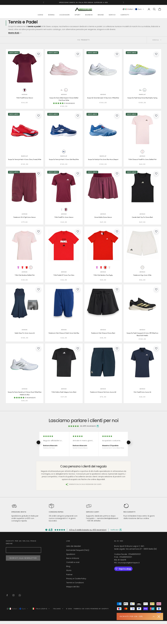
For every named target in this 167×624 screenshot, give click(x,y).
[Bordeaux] (24, 90)
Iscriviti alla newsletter (23, 558)
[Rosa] (66, 90)
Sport (77, 15)
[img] (73, 426)
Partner (69, 574)
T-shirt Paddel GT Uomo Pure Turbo (63, 275)
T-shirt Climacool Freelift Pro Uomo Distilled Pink (142, 159)
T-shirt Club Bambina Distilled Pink (24, 275)
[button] (133, 9)
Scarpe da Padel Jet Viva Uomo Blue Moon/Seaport (103, 159)
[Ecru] (144, 90)
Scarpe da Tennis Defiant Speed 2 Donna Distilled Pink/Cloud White (64, 99)
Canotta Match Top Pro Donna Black (142, 217)
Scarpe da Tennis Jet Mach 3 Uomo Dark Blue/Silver (64, 159)
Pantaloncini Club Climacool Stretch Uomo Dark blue (64, 333)
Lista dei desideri (73, 546)
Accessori (65, 15)
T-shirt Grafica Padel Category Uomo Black (63, 392)
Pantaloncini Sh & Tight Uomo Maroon (24, 217)
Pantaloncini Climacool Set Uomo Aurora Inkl (103, 392)
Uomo (40, 15)
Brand (101, 15)
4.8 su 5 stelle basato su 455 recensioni (87, 529)
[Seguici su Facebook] (7, 595)
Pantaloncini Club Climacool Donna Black (103, 333)
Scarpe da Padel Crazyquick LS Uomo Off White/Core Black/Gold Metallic (142, 334)
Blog (68, 566)
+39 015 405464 (93, 521)
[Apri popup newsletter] (154, 616)
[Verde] (140, 90)
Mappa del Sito (72, 586)
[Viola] (18, 267)
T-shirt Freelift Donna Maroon (24, 98)
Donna (51, 15)
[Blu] (64, 151)
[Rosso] (22, 267)
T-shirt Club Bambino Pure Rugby (103, 275)
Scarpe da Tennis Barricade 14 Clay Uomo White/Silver (103, 98)
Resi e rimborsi (72, 558)
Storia (68, 570)
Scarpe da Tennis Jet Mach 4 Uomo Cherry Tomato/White (24, 159)
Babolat (142, 94)
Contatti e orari (72, 562)
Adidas (24, 94)
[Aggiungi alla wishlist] (38, 54)
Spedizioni (70, 554)
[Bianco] (61, 209)
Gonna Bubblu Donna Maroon (103, 217)
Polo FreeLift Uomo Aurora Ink (142, 392)
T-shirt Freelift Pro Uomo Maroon (63, 217)
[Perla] (61, 90)
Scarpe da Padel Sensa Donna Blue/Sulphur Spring (142, 98)
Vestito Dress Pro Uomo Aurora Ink (25, 333)
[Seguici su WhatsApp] (20, 595)
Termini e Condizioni (75, 582)
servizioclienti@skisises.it (107, 518)
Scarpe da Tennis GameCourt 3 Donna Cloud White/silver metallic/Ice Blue (25, 393)
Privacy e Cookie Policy (76, 578)
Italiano (57, 609)
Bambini (89, 15)
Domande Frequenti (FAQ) (77, 550)
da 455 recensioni (88, 426)
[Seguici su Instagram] (13, 595)
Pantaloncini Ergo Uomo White (142, 275)
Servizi (112, 15)
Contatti (125, 15)
